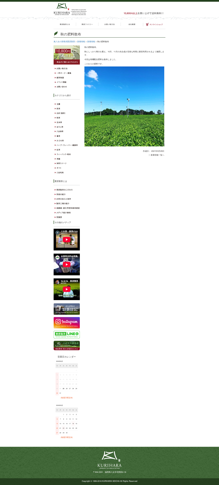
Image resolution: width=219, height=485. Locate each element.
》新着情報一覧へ (156, 154)
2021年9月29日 (157, 150)
